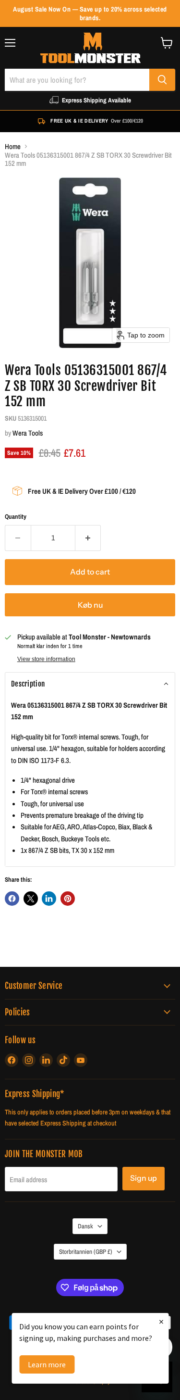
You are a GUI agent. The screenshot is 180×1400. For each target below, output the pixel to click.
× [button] (161, 1321)
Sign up (143, 1178)
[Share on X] (31, 898)
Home (13, 146)
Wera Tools (27, 433)
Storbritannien (85, 1251)
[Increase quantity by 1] (88, 538)
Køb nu (90, 605)
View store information (46, 659)
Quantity (15, 516)
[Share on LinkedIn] (49, 898)
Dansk (85, 1226)
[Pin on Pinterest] (67, 898)
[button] (90, 684)
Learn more (47, 1364)
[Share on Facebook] (12, 898)
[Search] (162, 80)
